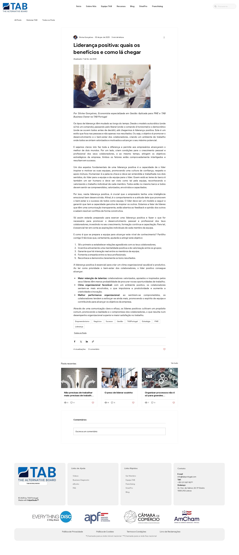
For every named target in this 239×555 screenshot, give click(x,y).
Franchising (130, 484)
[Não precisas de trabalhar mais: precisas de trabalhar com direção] (79, 378)
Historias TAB (31, 20)
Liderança (79, 326)
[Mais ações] (164, 37)
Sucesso (109, 321)
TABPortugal (132, 321)
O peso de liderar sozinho (119, 392)
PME (156, 321)
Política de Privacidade (72, 531)
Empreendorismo (82, 321)
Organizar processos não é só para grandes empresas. (160, 394)
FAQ (74, 488)
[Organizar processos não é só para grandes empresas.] (160, 378)
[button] (91, 6)
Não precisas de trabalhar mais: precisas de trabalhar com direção (79, 394)
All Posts (17, 20)
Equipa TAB (130, 480)
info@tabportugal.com (187, 477)
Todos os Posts (48, 20)
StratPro (129, 488)
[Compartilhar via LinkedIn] (87, 341)
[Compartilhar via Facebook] (74, 341)
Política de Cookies (105, 531)
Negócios (98, 321)
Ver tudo (174, 363)
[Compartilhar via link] (93, 341)
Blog (127, 492)
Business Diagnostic (81, 480)
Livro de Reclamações (170, 531)
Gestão (120, 321)
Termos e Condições (136, 531)
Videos (75, 476)
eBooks (76, 484)
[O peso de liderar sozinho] (120, 378)
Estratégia (146, 321)
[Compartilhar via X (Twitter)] (81, 341)
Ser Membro (131, 476)
